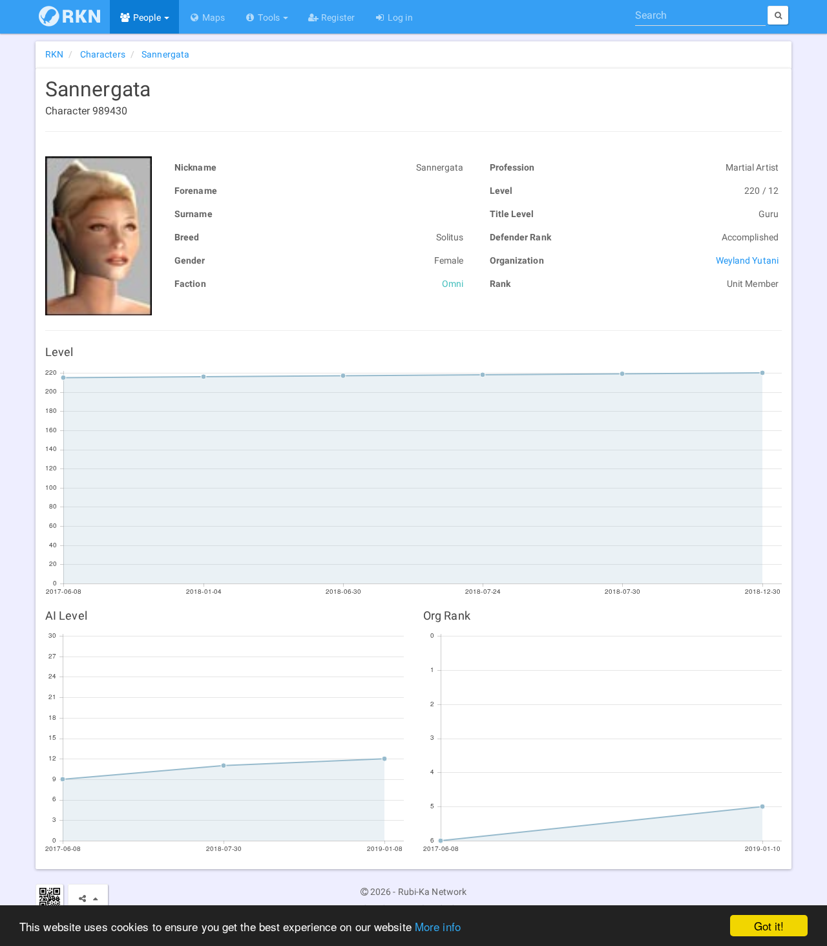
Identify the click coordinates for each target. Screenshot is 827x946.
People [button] (147, 17)
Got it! (769, 926)
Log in (399, 17)
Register (337, 17)
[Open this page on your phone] (49, 898)
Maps (212, 17)
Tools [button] (269, 17)
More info (438, 926)
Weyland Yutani (747, 260)
